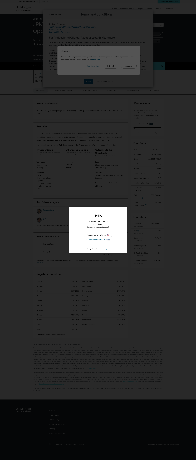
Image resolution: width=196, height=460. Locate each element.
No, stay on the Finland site (96, 239)
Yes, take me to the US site (97, 235)
